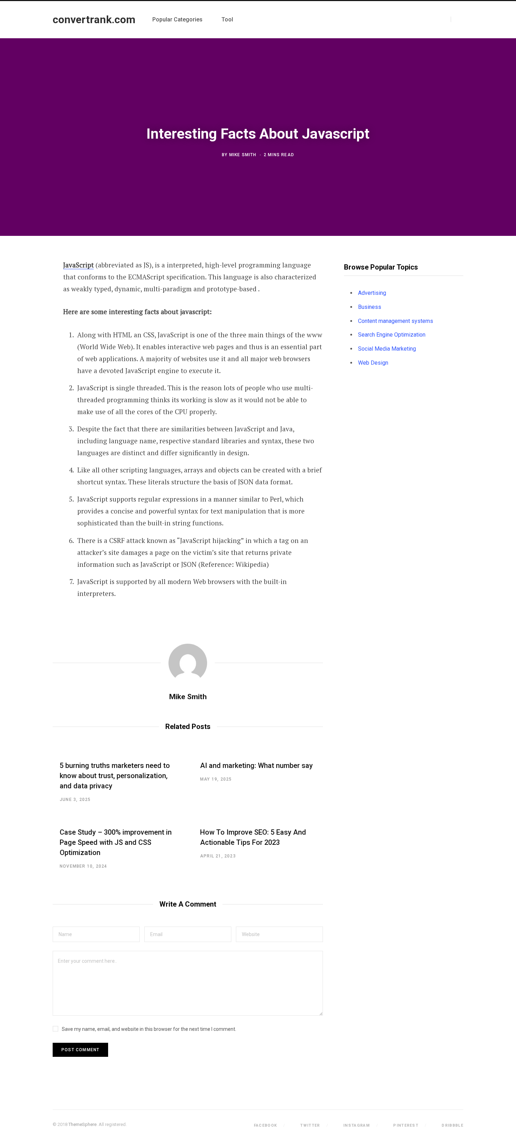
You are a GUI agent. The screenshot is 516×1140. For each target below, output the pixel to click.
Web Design (373, 362)
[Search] (457, 19)
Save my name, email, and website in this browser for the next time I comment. (149, 1029)
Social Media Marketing (387, 348)
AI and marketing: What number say (256, 765)
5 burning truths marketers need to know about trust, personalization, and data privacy (115, 775)
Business (369, 307)
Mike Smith (243, 154)
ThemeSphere (82, 1124)
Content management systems (395, 321)
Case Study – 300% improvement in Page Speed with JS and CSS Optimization (116, 842)
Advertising (372, 293)
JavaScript (78, 264)
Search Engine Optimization (391, 334)
